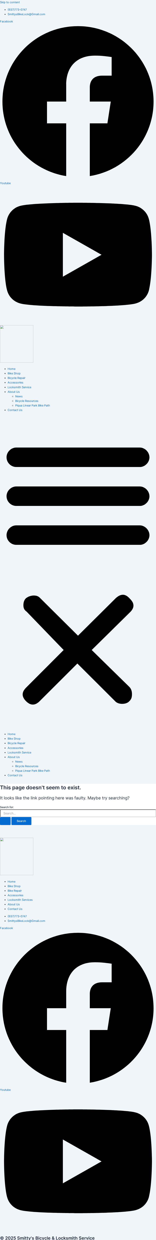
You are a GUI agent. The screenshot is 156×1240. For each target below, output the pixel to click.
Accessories (15, 382)
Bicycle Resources (26, 401)
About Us (14, 392)
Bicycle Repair (16, 378)
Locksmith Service (19, 387)
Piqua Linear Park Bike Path (32, 405)
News (19, 396)
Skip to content (10, 2)
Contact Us (15, 410)
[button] (78, 572)
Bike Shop (14, 373)
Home (11, 369)
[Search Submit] (5, 821)
